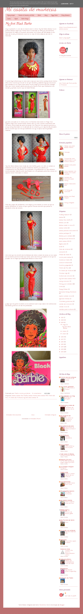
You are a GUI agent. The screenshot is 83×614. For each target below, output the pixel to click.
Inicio (32, 415)
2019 (62, 322)
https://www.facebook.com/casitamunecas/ (68, 28)
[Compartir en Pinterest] (49, 393)
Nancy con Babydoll (68, 398)
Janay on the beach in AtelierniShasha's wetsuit (70, 553)
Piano (66, 522)
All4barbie (63, 540)
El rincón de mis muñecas (68, 377)
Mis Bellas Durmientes (68, 493)
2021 (62, 317)
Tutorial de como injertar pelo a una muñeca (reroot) (70, 160)
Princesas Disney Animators (67, 292)
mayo (64, 325)
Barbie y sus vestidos (65, 236)
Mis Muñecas (64, 435)
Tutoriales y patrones (65, 301)
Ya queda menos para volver (70, 483)
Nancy (45, 15)
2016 (62, 342)
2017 (62, 339)
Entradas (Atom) (35, 419)
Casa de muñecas (64, 249)
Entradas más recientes (13, 415)
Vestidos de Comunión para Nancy (69, 179)
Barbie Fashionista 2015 (70, 184)
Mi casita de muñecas (31, 9)
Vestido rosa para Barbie (70, 165)
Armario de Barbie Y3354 (69, 512)
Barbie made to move (66, 225)
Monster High (63, 273)
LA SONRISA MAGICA (66, 467)
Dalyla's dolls (64, 472)
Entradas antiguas (50, 415)
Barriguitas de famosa (66, 239)
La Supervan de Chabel (69, 379)
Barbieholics (64, 568)
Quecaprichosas (65, 482)
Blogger (62, 605)
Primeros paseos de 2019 (67, 455)
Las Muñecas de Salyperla (65, 416)
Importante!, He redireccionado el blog (70, 428)
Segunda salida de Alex (70, 532)
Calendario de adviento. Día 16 (69, 408)
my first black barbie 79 (30, 397)
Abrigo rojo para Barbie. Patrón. (69, 146)
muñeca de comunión (65, 276)
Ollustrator (42, 605)
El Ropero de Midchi (66, 578)
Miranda (67, 152)
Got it (72, 3)
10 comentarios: (37, 393)
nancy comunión (64, 281)
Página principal (11, 15)
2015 (62, 344)
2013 (62, 349)
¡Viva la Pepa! (64, 445)
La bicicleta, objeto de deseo (70, 541)
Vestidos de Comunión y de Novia (26, 15)
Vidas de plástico (65, 559)
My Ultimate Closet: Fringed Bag (70, 570)
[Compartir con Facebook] (48, 393)
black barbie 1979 (42, 396)
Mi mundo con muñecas (67, 530)
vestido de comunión (65, 304)
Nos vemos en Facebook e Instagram (69, 419)
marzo (65, 331)
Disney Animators (65, 15)
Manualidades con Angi (67, 396)
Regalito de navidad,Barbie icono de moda (69, 562)
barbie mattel (32, 396)
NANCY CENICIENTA (68, 437)
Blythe (16, 19)
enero (65, 334)
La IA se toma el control (70, 388)
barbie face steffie (22, 396)
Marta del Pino (63, 268)
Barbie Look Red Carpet (69, 197)
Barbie (39, 15)
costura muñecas (64, 263)
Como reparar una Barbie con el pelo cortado (70, 172)
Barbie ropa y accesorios (64, 510)
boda (60, 247)
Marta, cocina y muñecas (23, 393)
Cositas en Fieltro (64, 260)
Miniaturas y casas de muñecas (67, 406)
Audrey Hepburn (64, 215)
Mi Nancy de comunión (68, 190)
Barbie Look (62, 223)
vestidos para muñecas (66, 309)
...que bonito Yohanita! (67, 387)
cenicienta (62, 252)
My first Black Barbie (18, 24)
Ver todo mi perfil (70, 596)
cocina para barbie (65, 257)
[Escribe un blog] (46, 393)
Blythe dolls (62, 244)
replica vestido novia (65, 296)
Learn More (64, 3)
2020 (62, 320)
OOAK (61, 287)
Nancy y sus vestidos (65, 284)
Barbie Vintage (24, 19)
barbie (14, 396)
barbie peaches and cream (67, 231)
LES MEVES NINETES (66, 500)
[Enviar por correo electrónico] (44, 393)
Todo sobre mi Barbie (67, 454)
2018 (62, 337)
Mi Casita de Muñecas (16, 397)
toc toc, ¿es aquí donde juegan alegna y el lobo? (67, 461)
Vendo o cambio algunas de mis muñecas (70, 475)
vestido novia (63, 307)
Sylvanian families (64, 299)
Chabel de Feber (64, 255)
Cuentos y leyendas (65, 265)
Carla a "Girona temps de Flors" (69, 502)
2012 (62, 352)
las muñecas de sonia (67, 426)
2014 (62, 347)
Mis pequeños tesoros (67, 491)
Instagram (63, 468)
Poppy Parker (54, 15)
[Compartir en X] (47, 393)
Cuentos (9, 19)
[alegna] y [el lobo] (65, 460)
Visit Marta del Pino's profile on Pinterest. (68, 84)
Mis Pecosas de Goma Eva (67, 520)
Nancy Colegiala (69, 203)
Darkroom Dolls (65, 549)
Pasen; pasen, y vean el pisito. (69, 446)
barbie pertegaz (64, 233)
